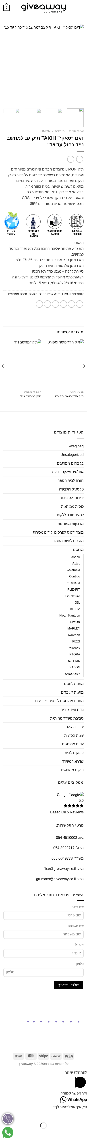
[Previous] (76, 65)
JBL (77, 602)
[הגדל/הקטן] (82, 1114)
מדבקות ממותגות (71, 524)
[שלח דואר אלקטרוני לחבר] (55, 304)
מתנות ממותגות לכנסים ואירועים (59, 701)
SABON (74, 667)
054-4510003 (66, 838)
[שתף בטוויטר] (63, 304)
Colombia (73, 570)
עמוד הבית (76, 131)
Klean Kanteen (69, 615)
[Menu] (81, 7)
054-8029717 (64, 848)
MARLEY (73, 628)
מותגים (60, 131)
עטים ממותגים (73, 744)
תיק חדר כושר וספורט (69, 396)
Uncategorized (72, 455)
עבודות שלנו (75, 727)
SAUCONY (72, 674)
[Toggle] (5, 463)
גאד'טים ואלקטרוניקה (68, 472)
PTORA (74, 654)
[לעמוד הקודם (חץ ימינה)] (82, 1133)
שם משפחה (76, 926)
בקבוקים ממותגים (70, 463)
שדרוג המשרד (73, 761)
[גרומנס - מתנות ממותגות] (43, 8)
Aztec (76, 563)
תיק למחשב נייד (30, 396)
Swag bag (76, 446)
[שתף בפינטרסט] (47, 304)
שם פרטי (78, 907)
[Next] (7, 65)
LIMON (45, 131)
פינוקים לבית (74, 753)
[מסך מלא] (69, 1114)
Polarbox (74, 648)
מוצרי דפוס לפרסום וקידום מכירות (58, 532)
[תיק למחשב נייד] (22, 364)
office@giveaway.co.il (58, 869)
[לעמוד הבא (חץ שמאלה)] (69, 1133)
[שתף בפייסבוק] (71, 304)
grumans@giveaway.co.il (56, 879)
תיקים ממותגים (17, 294)
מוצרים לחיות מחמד (68, 541)
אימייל (79, 945)
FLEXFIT (73, 589)
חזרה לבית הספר (49, 294)
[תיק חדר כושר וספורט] (65, 364)
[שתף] (56, 1114)
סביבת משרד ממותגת (67, 718)
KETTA (75, 609)
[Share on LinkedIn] (39, 304)
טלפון (80, 964)
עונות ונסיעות (74, 735)
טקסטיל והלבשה (71, 489)
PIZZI (76, 641)
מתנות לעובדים (72, 692)
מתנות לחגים (74, 684)
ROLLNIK (73, 661)
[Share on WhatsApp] (79, 304)
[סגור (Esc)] (43, 1114)
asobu (75, 557)
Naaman (74, 635)
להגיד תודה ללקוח (70, 515)
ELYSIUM (73, 583)
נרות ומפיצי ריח (72, 710)
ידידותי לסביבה (72, 498)
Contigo (74, 576)
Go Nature (72, 596)
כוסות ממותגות (72, 506)
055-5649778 (62, 858)
